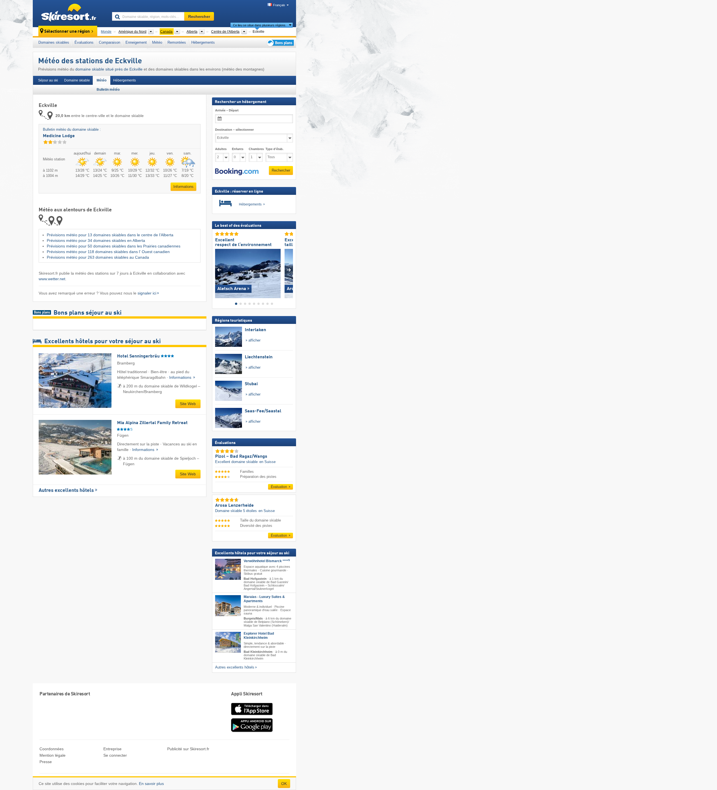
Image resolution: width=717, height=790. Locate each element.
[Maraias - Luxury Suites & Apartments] (228, 605)
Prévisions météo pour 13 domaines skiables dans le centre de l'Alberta (110, 235)
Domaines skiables (53, 42)
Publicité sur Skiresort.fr (188, 749)
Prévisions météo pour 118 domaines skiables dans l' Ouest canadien (108, 251)
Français (279, 5)
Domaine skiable (77, 80)
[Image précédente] (219, 270)
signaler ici (147, 293)
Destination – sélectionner (234, 129)
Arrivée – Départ (227, 110)
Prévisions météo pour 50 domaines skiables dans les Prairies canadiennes (113, 246)
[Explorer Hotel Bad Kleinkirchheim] (228, 642)
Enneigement (136, 42)
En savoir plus (151, 783)
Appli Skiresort (246, 694)
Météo (157, 42)
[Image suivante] (289, 270)
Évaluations (84, 42)
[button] (237, 171)
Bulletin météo (108, 90)
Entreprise (112, 749)
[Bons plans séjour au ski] (280, 43)
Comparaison (109, 42)
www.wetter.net (52, 279)
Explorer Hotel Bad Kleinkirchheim (259, 635)
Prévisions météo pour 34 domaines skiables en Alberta (96, 240)
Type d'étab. (274, 149)
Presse (45, 761)
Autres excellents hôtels (66, 490)
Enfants (237, 149)
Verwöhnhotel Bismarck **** (267, 561)
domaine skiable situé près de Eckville (109, 69)
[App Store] (252, 715)
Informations (183, 186)
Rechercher (281, 170)
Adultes (221, 149)
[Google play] (252, 731)
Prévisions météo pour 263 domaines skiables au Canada (98, 257)
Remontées (176, 42)
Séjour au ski (48, 80)
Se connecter (115, 755)
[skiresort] (70, 13)
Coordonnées (51, 749)
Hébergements (203, 42)
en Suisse (267, 462)
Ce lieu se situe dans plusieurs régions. (259, 25)
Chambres (256, 149)
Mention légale (52, 755)
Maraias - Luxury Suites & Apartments (264, 599)
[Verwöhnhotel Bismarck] (228, 569)
